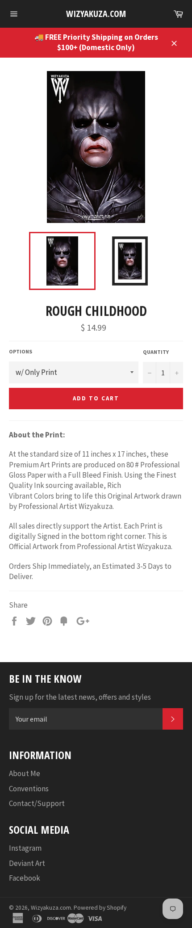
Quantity (156, 352)
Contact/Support (37, 803)
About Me (24, 773)
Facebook (24, 878)
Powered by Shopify (100, 907)
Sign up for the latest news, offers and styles (80, 697)
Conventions (29, 789)
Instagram (25, 848)
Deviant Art (27, 863)
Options (20, 351)
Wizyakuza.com (96, 14)
